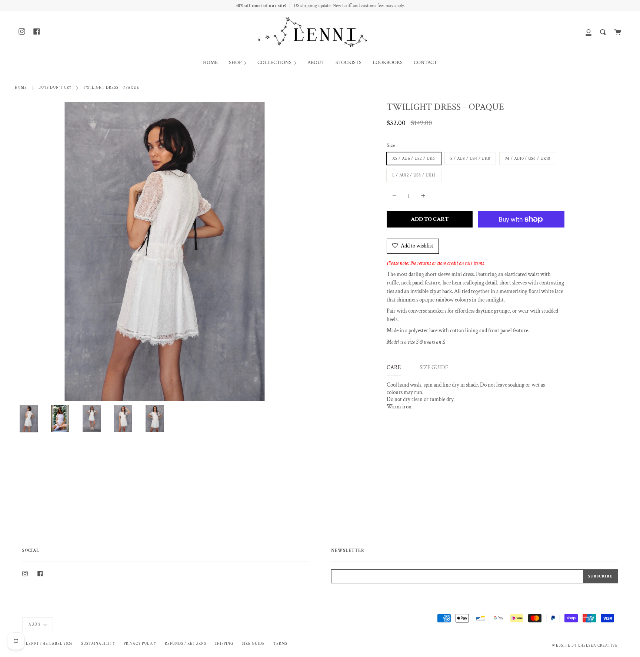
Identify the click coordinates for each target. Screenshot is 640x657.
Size (391, 145)
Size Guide (253, 643)
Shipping (224, 643)
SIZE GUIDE (434, 367)
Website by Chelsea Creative (584, 645)
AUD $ (35, 624)
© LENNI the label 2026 (47, 643)
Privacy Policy (140, 643)
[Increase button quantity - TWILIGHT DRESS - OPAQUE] (422, 196)
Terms (280, 643)
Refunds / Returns (185, 643)
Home (21, 87)
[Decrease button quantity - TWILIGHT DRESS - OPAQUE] (395, 196)
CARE (394, 367)
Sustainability (98, 643)
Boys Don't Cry (55, 87)
